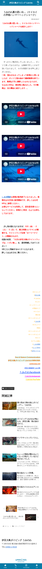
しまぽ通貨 (6, 197)
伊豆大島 (37, 295)
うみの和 (37, 321)
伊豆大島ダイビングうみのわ (21, 3)
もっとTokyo (36, 347)
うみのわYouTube (32, 379)
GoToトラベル (36, 351)
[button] (38, 385)
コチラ (11, 252)
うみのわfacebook (29, 372)
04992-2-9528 (11, 547)
